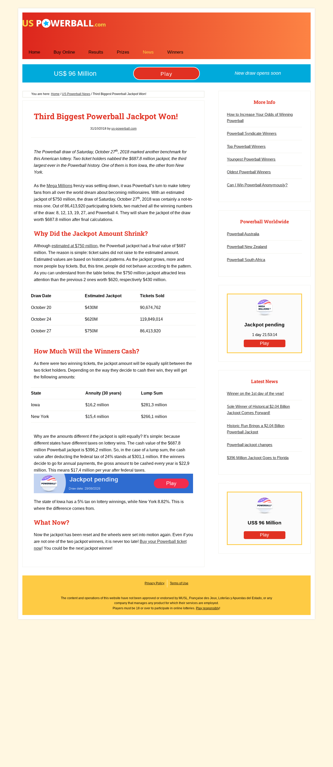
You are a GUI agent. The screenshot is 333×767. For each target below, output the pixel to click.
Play (166, 74)
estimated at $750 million (75, 246)
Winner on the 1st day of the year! (255, 393)
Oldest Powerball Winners (249, 172)
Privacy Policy (154, 583)
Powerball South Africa (246, 259)
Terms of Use (179, 583)
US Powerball (64, 23)
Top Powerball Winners (246, 146)
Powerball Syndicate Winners (252, 133)
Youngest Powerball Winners (251, 159)
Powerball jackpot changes (249, 444)
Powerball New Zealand (247, 246)
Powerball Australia (243, 234)
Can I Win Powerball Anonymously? (257, 185)
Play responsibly (207, 608)
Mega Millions (59, 185)
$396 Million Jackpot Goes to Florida (258, 457)
